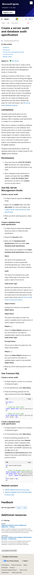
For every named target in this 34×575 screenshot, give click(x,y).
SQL (8, 23)
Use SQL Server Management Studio (13, 52)
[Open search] (26, 19)
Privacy (12, 567)
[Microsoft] (17, 19)
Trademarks (4, 572)
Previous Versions (16, 565)
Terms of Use (23, 570)
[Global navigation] (1, 19)
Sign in (31, 19)
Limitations (6, 47)
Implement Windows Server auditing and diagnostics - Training (13, 526)
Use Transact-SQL (8, 54)
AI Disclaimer (5, 565)
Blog (25, 565)
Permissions (6, 50)
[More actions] (31, 23)
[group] (19, 409)
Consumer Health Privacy (8, 570)
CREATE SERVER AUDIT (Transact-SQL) (17, 490)
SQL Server (15, 23)
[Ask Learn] (28, 23)
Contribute (4, 567)
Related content (7, 56)
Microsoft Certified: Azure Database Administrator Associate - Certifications (16, 538)
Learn (3, 23)
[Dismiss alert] (31, 2)
